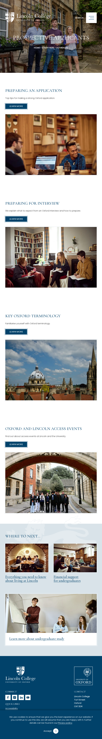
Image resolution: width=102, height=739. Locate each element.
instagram (14, 697)
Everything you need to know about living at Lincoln (25, 579)
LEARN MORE (16, 106)
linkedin (21, 697)
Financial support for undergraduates (67, 579)
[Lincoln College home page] (28, 17)
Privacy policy (65, 722)
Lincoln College (20, 675)
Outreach (62, 48)
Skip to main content (17, 3)
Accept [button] (48, 731)
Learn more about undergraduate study (36, 639)
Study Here (48, 48)
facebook (8, 697)
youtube (28, 697)
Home (37, 48)
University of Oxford (83, 676)
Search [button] (79, 17)
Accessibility (11, 708)
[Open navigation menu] (91, 18)
